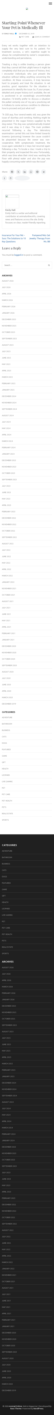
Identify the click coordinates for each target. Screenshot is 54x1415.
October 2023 (8, 473)
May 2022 (6, 563)
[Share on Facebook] (12, 171)
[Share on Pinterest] (37, 171)
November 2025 (9, 326)
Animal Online (15, 1406)
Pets (4, 807)
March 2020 (7, 697)
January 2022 (8, 582)
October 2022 (8, 531)
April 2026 (6, 294)
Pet (3, 788)
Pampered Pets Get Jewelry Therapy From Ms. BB (39, 238)
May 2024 (6, 428)
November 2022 (9, 524)
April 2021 (6, 627)
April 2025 (6, 371)
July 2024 (6, 422)
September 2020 (9, 665)
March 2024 (7, 441)
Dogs (4, 743)
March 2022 (7, 576)
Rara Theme (15, 1408)
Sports (5, 820)
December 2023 (9, 460)
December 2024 (9, 396)
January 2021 (8, 640)
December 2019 (9, 704)
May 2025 (6, 364)
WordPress (38, 1408)
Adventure (7, 717)
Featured (6, 749)
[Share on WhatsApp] (30, 171)
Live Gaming (7, 781)
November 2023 (9, 467)
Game (4, 756)
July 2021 (6, 608)
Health (5, 769)
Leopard (6, 775)
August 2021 (8, 601)
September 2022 (9, 537)
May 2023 (6, 499)
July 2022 (6, 550)
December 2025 (9, 319)
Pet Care (25, 37)
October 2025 (8, 332)
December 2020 (9, 646)
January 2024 (8, 454)
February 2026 (8, 306)
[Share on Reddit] (43, 171)
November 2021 (9, 588)
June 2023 (6, 492)
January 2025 (8, 390)
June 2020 (6, 685)
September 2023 (9, 480)
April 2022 (6, 569)
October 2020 (8, 659)
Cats (4, 737)
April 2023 (6, 505)
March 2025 (7, 377)
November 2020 (9, 653)
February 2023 (8, 512)
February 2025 (8, 383)
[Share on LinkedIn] (24, 171)
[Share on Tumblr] (4, 178)
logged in (18, 255)
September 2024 (9, 409)
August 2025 (8, 345)
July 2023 (6, 486)
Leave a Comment (42, 37)
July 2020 (6, 678)
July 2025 (6, 351)
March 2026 (7, 300)
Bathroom (7, 724)
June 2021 (6, 614)
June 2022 (6, 556)
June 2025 (6, 358)
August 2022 (8, 544)
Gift (4, 762)
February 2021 (8, 633)
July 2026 (6, 287)
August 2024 (8, 415)
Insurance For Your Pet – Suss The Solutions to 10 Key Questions (14, 238)
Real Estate (7, 814)
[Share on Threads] (10, 178)
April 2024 (6, 435)
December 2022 (9, 518)
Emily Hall (9, 34)
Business (6, 730)
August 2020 (8, 672)
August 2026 (8, 281)
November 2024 (9, 403)
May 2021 (6, 620)
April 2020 (6, 691)
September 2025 (9, 339)
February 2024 (8, 447)
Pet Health (7, 801)
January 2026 (8, 313)
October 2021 (8, 595)
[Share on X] (18, 171)
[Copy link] (22, 178)
